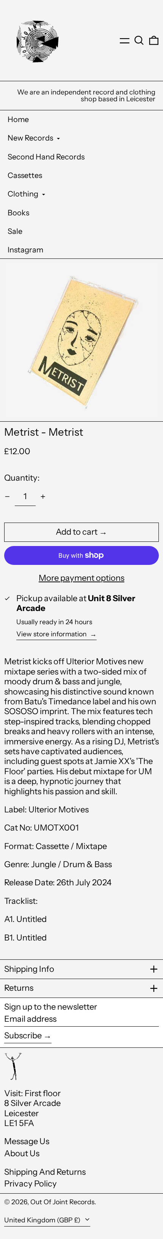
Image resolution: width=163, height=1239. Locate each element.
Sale (15, 231)
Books (18, 212)
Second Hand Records (46, 156)
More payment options (81, 578)
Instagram (25, 249)
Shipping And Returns (45, 1172)
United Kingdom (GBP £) (43, 1220)
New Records (31, 137)
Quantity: (22, 478)
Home (18, 119)
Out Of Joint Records (62, 1202)
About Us (21, 1153)
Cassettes (25, 175)
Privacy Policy (30, 1184)
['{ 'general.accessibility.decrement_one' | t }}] (7, 496)
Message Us (26, 1141)
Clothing (24, 193)
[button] (139, 40)
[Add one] (43, 496)
